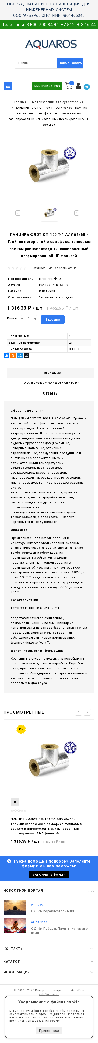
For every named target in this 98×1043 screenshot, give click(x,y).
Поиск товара (70, 63)
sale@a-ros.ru (49, 994)
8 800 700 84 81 (42, 24)
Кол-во (13, 318)
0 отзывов (38, 268)
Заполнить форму (49, 874)
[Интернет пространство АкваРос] (49, 44)
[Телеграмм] (87, 87)
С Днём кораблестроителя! (53, 911)
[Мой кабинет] (78, 86)
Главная (20, 102)
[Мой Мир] (20, 355)
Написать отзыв (65, 268)
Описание (51, 373)
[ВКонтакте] (6, 355)
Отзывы (51, 393)
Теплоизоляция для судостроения (58, 102)
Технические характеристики (50, 383)
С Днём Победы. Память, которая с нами (59, 931)
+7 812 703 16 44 (78, 24)
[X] (26, 355)
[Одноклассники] (13, 355)
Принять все (49, 1031)
